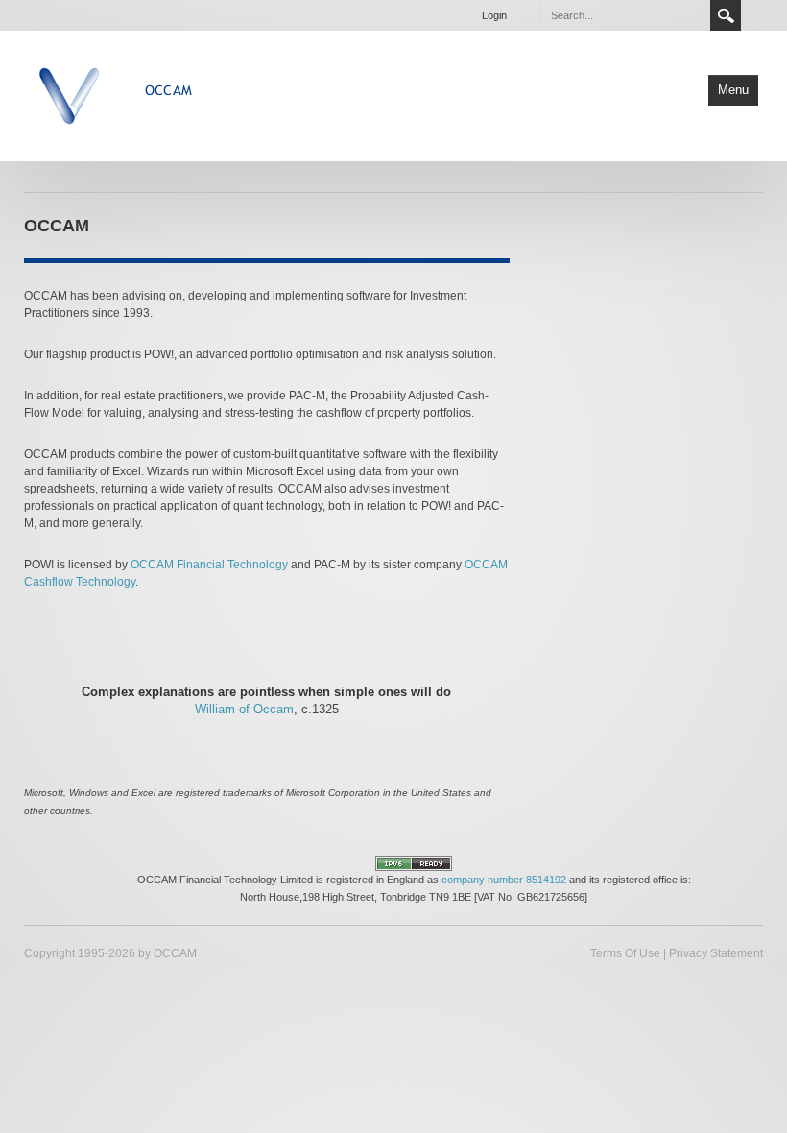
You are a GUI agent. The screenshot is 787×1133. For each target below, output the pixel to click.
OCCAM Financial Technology (209, 564)
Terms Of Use (625, 953)
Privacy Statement (716, 953)
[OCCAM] (161, 94)
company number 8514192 (503, 879)
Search (725, 15)
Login (494, 15)
